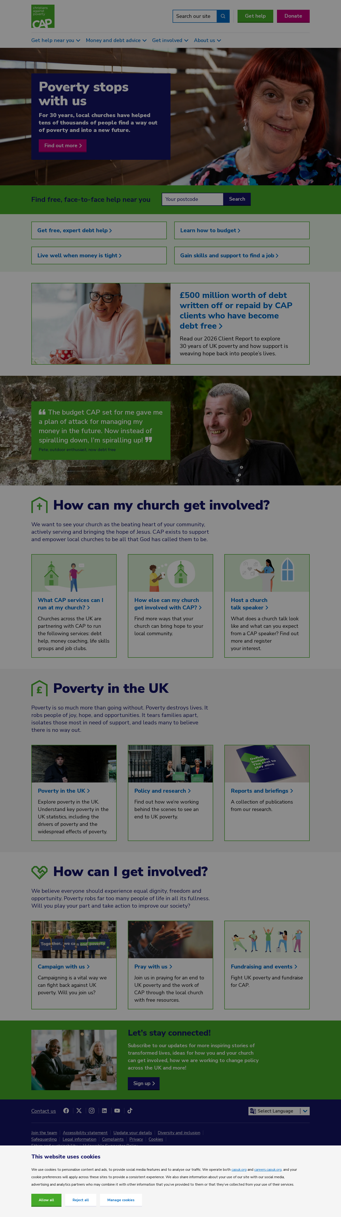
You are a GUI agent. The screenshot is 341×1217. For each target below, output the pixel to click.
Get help (255, 16)
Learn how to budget (209, 230)
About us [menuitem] (204, 40)
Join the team (44, 1132)
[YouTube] (117, 1110)
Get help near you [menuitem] (52, 40)
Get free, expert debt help (73, 230)
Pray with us (151, 966)
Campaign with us (62, 966)
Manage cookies (121, 1200)
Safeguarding (44, 1139)
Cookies (156, 1139)
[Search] (223, 16)
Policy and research (161, 791)
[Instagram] (91, 1110)
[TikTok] (130, 1110)
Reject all (81, 1200)
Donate (293, 16)
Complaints (113, 1139)
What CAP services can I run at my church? (70, 603)
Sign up (142, 1083)
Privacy (136, 1139)
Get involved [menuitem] (167, 40)
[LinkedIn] (104, 1110)
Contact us (43, 1111)
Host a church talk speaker (249, 603)
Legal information (79, 1139)
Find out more (60, 145)
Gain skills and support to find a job (228, 255)
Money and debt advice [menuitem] (113, 40)
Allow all (46, 1200)
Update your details (132, 1132)
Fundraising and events (262, 966)
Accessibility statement (85, 1132)
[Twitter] (79, 1110)
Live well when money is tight (78, 255)
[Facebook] (66, 1110)
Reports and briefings (260, 791)
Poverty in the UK (62, 791)
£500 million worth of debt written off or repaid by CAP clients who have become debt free (236, 311)
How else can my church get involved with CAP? (166, 603)
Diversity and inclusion (179, 1132)
